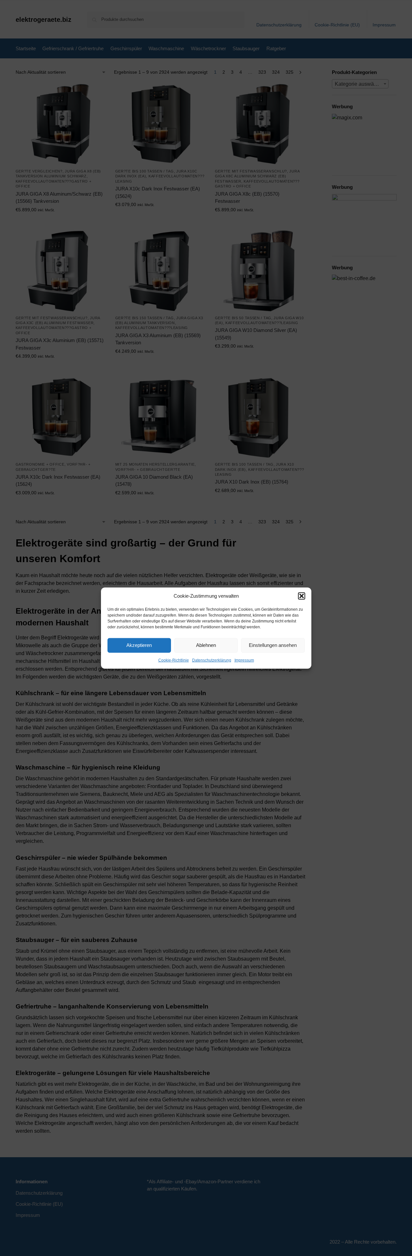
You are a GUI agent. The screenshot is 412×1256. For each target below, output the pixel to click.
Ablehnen (206, 645)
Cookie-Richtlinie (173, 660)
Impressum (244, 660)
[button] (301, 596)
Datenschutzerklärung (211, 660)
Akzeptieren (139, 645)
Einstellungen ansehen (273, 645)
